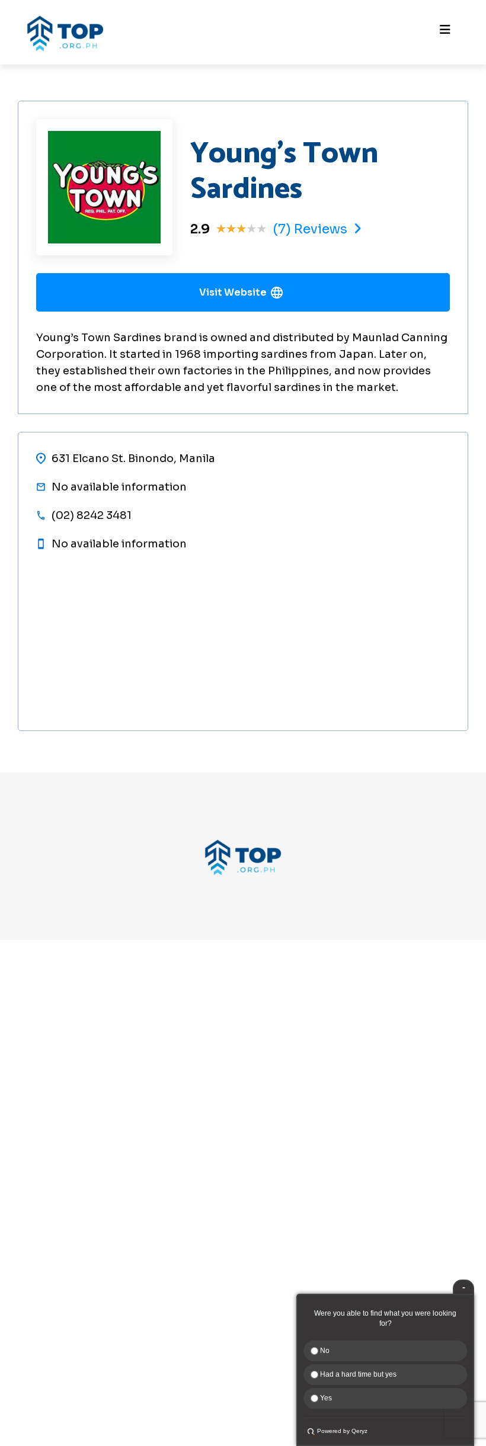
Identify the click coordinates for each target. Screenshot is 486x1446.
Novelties (38, 1034)
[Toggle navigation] (445, 32)
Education (38, 1055)
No (324, 1350)
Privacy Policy (40, 1291)
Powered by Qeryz (342, 1431)
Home (21, 1187)
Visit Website (233, 292)
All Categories (49, 1135)
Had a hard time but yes (357, 1374)
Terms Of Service (48, 1311)
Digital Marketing (56, 1115)
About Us (29, 1207)
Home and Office (54, 1095)
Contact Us (34, 1227)
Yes (325, 1398)
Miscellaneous (49, 1075)
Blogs (21, 1247)
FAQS (20, 1271)
